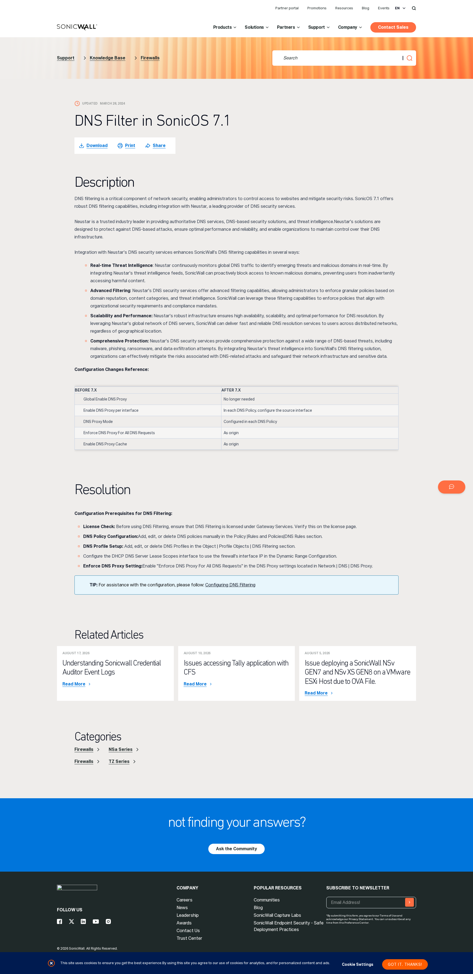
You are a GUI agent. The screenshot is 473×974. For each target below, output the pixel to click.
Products (222, 27)
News (182, 907)
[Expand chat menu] (451, 487)
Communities (267, 900)
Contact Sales (393, 27)
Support (316, 27)
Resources (344, 8)
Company (347, 27)
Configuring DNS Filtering (230, 584)
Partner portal (287, 8)
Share (159, 145)
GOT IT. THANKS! (405, 964)
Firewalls (150, 57)
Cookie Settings (357, 964)
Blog (365, 8)
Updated (90, 103)
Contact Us (188, 930)
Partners (286, 27)
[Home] (77, 27)
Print (130, 145)
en (397, 8)
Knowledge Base (107, 57)
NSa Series (120, 749)
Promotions (317, 8)
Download (97, 145)
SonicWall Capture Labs (277, 915)
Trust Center (189, 938)
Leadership (188, 915)
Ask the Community (236, 848)
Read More (73, 684)
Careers (184, 900)
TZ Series (119, 761)
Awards (184, 923)
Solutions (254, 27)
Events (384, 8)
